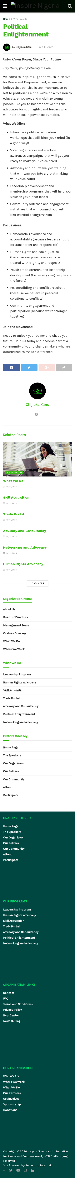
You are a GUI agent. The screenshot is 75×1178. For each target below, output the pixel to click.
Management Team (16, 625)
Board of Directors (15, 617)
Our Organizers (13, 763)
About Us (9, 609)
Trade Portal (13, 514)
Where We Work (14, 649)
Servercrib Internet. (38, 1165)
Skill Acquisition (16, 497)
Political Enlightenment (19, 714)
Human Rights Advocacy (23, 564)
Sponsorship (12, 1104)
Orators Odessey (14, 633)
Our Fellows (11, 771)
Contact (8, 993)
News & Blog (11, 1021)
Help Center (11, 1015)
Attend (7, 787)
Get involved (11, 1098)
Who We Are (11, 1076)
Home (6, 19)
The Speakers (12, 755)
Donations (10, 1110)
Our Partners (12, 1093)
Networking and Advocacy (25, 547)
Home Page (10, 747)
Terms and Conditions (18, 1004)
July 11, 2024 (46, 46)
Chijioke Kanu (24, 46)
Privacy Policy (12, 1010)
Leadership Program (17, 674)
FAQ (5, 998)
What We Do (20, 19)
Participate (10, 795)
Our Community (14, 779)
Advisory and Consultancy (24, 531)
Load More (37, 583)
